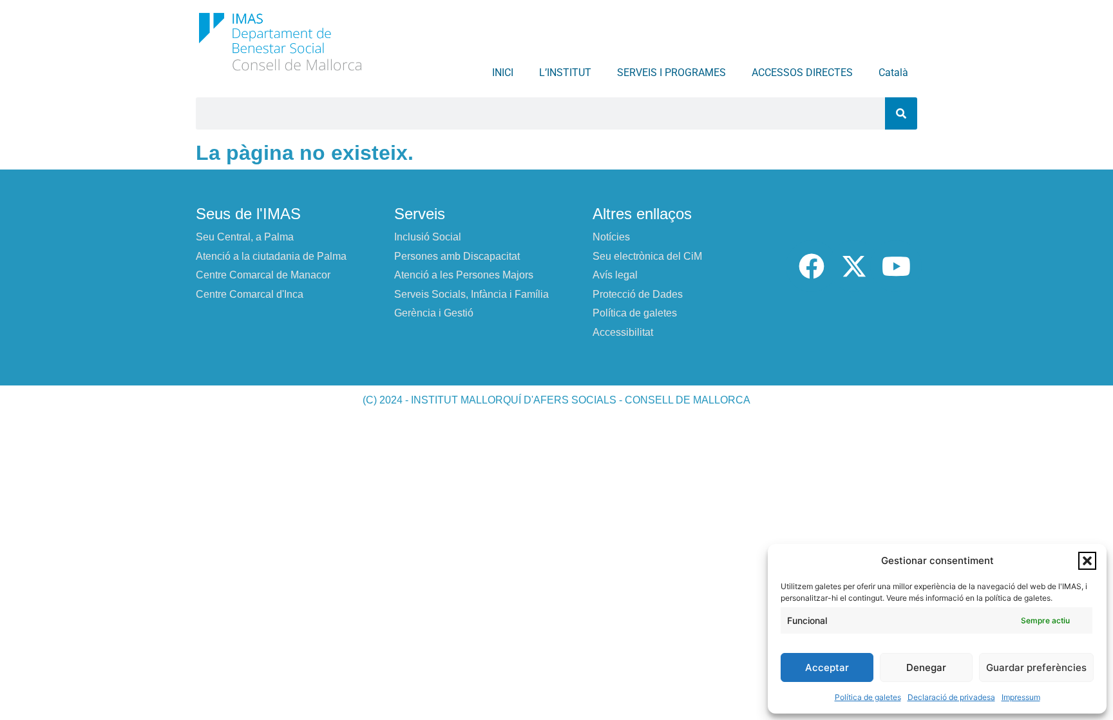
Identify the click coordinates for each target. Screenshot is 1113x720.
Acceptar (827, 667)
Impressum (1021, 697)
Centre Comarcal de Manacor (263, 274)
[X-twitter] (854, 266)
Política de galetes (868, 697)
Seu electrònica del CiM (647, 256)
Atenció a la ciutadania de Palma (271, 256)
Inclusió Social (427, 236)
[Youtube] (896, 266)
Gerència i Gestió (433, 312)
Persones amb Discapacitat (457, 256)
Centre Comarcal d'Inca (249, 294)
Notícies (611, 236)
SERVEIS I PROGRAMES (671, 72)
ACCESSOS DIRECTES (802, 72)
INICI (502, 72)
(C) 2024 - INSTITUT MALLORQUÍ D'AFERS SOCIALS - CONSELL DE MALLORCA (556, 399)
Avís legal (615, 274)
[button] (1087, 560)
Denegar (926, 667)
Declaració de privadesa (951, 697)
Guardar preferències (1036, 667)
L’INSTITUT (565, 72)
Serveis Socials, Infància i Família (471, 294)
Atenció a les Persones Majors (463, 274)
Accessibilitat (623, 332)
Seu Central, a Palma (245, 236)
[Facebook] (811, 266)
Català (893, 72)
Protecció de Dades (638, 294)
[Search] (901, 113)
